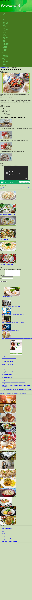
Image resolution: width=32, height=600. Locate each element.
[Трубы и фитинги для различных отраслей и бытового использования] (8, 459)
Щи (3, 17)
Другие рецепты (5, 23)
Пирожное (5, 49)
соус (17, 393)
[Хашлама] (8, 440)
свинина (3, 185)
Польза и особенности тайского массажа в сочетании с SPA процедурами (13, 322)
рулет (10, 393)
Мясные (4, 25)
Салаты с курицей (6, 43)
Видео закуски (5, 57)
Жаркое (4, 32)
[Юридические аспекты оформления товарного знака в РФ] (6, 329)
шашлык (23, 393)
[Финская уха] (8, 496)
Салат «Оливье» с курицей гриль (6, 264)
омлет (3, 393)
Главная (1, 67)
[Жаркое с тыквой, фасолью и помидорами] (8, 431)
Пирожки (4, 50)
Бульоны (4, 21)
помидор (9, 393)
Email (1, 278)
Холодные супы (5, 22)
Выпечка (3, 48)
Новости (4, 64)
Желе (4, 53)
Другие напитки (5, 61)
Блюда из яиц (5, 29)
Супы (4, 15)
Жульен (4, 35)
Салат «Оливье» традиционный (7, 296)
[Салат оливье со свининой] (8, 225)
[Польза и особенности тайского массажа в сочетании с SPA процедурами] (6, 321)
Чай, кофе (4, 60)
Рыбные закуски (5, 56)
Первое (3, 14)
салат (1, 185)
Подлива (4, 38)
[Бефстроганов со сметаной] (8, 487)
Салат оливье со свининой (5, 226)
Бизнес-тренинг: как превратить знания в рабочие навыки (11, 306)
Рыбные (4, 26)
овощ (0, 393)
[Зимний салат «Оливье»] (8, 200)
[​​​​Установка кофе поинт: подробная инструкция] (7, 468)
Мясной (4, 40)
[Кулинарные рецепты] (10, 8)
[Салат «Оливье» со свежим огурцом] (8, 212)
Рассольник (5, 18)
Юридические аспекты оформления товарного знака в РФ (11, 330)
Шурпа (4, 20)
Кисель (4, 59)
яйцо (25, 393)
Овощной (4, 41)
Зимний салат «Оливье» (5, 201)
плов (7, 393)
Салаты (4, 67)
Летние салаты (5, 44)
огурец (2, 393)
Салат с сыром (5, 47)
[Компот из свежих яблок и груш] (8, 403)
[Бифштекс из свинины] (8, 515)
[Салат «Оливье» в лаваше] (8, 250)
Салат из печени (5, 45)
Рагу (4, 31)
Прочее (3, 62)
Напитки (3, 58)
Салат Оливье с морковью (5, 239)
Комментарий (2, 275)
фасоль (6, 185)
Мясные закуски (5, 55)
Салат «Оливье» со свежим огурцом (7, 214)
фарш (19, 393)
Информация (5, 13)
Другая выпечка (5, 51)
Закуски (3, 54)
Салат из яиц (5, 46)
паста (5, 393)
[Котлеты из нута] (8, 524)
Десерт (3, 52)
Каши (4, 34)
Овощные (4, 28)
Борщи (4, 16)
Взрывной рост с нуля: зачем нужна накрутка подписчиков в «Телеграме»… (13, 314)
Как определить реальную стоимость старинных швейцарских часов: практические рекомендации (17, 338)
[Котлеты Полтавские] (8, 422)
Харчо (4, 19)
